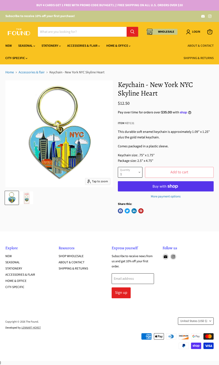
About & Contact (201, 45)
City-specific (15, 58)
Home (9, 72)
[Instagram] (210, 16)
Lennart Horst (31, 328)
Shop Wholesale (71, 256)
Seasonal (25, 45)
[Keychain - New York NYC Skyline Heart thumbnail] (12, 198)
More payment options (166, 196)
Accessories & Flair (82, 45)
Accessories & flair (32, 72)
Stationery (50, 45)
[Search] (132, 32)
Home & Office (117, 45)
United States (193, 321)
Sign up (121, 292)
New (8, 45)
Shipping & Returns (198, 58)
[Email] (203, 16)
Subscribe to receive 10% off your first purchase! (40, 16)
